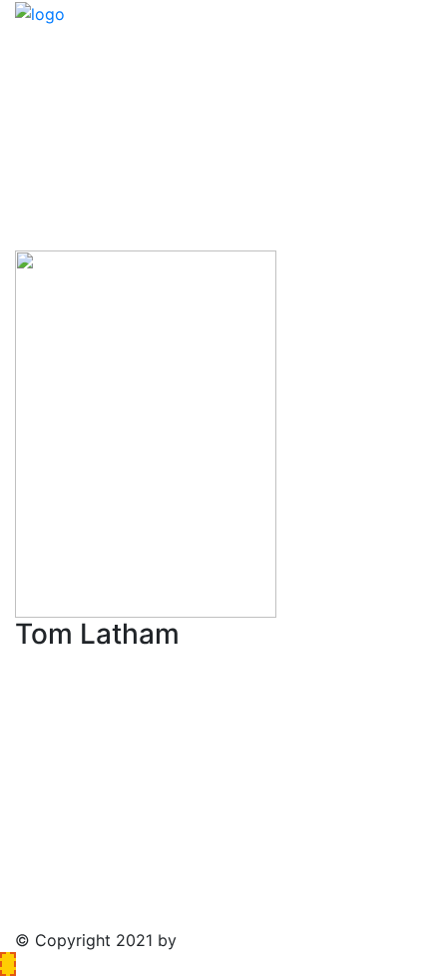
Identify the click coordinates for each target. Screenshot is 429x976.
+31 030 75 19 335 (104, 151)
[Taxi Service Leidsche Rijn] (40, 12)
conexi (206, 940)
